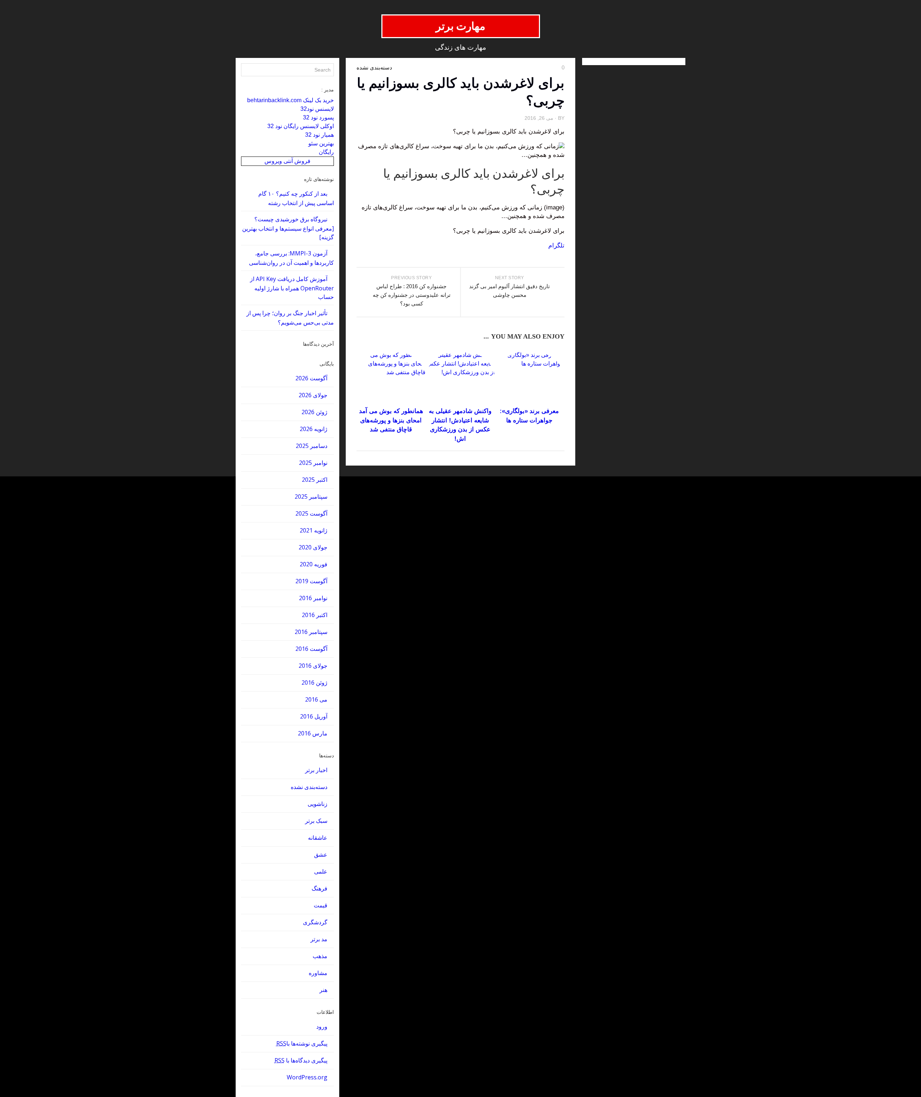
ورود (321, 1026)
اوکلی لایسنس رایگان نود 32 (300, 126)
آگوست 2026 (311, 378)
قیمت (320, 905)
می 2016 (316, 699)
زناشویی (317, 804)
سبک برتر (316, 821)
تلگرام (556, 245)
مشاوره (318, 973)
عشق (320, 854)
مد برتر (318, 939)
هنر (323, 990)
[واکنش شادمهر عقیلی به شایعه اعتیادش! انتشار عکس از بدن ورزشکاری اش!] (460, 378)
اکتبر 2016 (314, 615)
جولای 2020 (313, 547)
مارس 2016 (312, 733)
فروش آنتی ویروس (287, 161)
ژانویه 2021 (313, 530)
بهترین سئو (321, 143)
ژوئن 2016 (314, 682)
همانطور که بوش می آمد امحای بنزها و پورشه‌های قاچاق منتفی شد (391, 420)
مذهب (320, 956)
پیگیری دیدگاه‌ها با (301, 1060)
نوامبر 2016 (313, 598)
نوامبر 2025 (313, 463)
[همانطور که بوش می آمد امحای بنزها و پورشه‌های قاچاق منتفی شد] (391, 378)
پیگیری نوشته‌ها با (301, 1043)
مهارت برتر (461, 26)
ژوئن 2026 (314, 412)
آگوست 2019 (311, 581)
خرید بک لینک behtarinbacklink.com (290, 100)
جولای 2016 (313, 666)
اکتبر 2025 (314, 480)
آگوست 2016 (311, 649)
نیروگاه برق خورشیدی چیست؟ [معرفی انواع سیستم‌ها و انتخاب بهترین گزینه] (288, 228)
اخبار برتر (316, 770)
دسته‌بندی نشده (309, 787)
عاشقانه (317, 838)
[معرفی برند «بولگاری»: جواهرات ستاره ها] (529, 378)
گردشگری (315, 922)
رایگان (326, 152)
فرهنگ (319, 888)
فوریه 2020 (313, 564)
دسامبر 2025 (311, 446)
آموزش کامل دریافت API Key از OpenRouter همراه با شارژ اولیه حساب (292, 288)
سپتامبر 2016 (311, 632)
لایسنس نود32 (317, 109)
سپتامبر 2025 (311, 496)
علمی (320, 871)
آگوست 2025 (311, 513)
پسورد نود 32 (318, 117)
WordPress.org (307, 1077)
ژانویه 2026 (313, 429)
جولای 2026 (313, 395)
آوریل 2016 (313, 716)
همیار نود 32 (319, 135)
